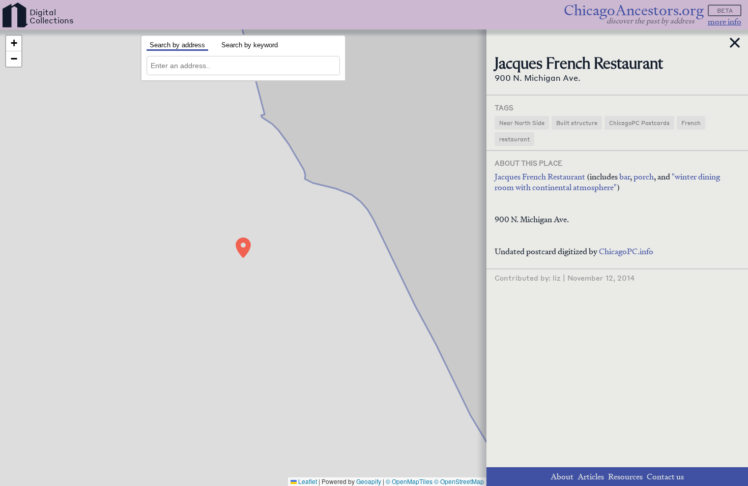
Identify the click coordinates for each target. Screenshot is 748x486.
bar (624, 176)
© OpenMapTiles (409, 481)
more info (724, 21)
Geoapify (368, 481)
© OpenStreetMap (459, 481)
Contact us (665, 476)
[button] (243, 247)
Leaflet (307, 481)
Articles (591, 476)
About (562, 476)
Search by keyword (249, 45)
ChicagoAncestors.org (634, 10)
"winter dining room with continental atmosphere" (607, 182)
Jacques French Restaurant (540, 176)
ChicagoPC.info (626, 251)
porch (644, 176)
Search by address (177, 45)
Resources (625, 476)
